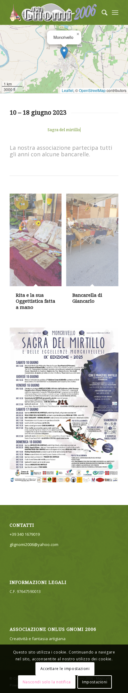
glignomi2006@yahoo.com (34, 544)
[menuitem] (101, 12)
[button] (64, 52)
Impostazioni (94, 682)
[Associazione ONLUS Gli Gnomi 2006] (53, 12)
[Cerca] (101, 12)
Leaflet (67, 90)
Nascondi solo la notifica (47, 682)
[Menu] (115, 12)
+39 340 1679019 (25, 534)
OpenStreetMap (92, 90)
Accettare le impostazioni (65, 668)
